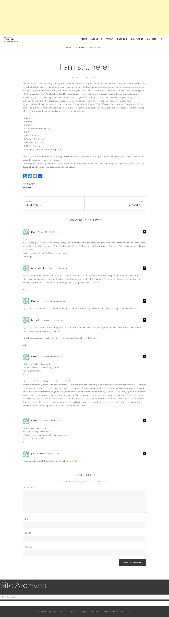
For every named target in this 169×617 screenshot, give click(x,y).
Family (109, 39)
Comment (29, 487)
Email (27, 533)
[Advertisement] (74, 17)
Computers (137, 39)
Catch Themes (124, 611)
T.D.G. (9, 38)
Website (28, 547)
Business (122, 39)
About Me (96, 39)
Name (27, 519)
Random (151, 39)
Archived (80, 47)
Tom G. (94, 77)
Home (84, 39)
